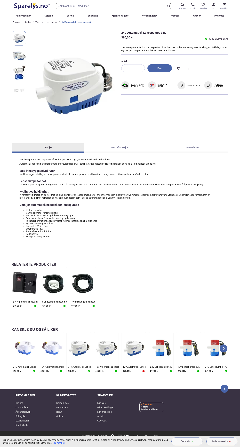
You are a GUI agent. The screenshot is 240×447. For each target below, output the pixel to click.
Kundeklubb (22, 425)
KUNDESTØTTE (66, 395)
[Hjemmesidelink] (31, 6)
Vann (37, 22)
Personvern (62, 407)
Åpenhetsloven (23, 412)
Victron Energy (149, 15)
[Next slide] (223, 348)
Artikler (197, 15)
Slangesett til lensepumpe (55, 301)
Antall (124, 61)
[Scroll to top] (224, 389)
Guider (59, 416)
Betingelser (21, 416)
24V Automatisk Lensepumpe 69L (30, 367)
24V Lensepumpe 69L (161, 367)
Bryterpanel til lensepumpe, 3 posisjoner (33, 301)
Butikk (28, 22)
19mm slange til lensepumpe (85, 301)
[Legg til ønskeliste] (178, 68)
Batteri (70, 15)
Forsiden (17, 22)
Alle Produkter (23, 15)
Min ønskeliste (104, 412)
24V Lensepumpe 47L (216, 367)
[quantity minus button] (125, 68)
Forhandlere (22, 407)
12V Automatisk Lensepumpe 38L (140, 367)
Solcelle (48, 15)
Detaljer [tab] (48, 147)
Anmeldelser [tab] (192, 147)
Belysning (93, 15)
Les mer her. (59, 443)
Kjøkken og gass (120, 15)
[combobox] (113, 6)
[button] (112, 84)
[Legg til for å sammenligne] (188, 68)
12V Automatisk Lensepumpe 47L (112, 367)
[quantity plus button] (141, 68)
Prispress (219, 15)
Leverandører (22, 420)
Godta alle (185, 441)
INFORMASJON (25, 395)
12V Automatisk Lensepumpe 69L (57, 367)
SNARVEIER (105, 395)
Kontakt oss (62, 403)
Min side (101, 403)
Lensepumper (51, 22)
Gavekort (102, 420)
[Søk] (169, 6)
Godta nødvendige (220, 441)
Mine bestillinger (105, 407)
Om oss (19, 403)
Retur (59, 412)
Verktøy (175, 15)
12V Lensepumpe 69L (189, 367)
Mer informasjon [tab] (119, 147)
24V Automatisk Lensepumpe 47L (85, 367)
